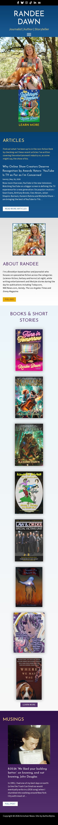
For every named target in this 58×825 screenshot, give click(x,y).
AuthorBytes (49, 816)
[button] (16, 209)
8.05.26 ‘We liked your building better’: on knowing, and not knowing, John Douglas (27, 773)
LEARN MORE (29, 125)
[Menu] (29, 34)
